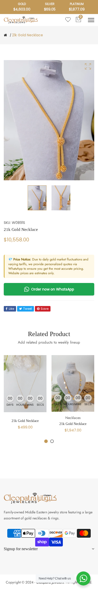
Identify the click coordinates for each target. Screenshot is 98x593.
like (11, 309)
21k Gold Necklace (25, 421)
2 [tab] (52, 441)
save (44, 309)
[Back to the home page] (5, 35)
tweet (27, 309)
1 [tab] (46, 441)
